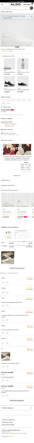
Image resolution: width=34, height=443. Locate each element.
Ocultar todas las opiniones (17, 268)
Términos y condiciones (8, 420)
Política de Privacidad (8, 425)
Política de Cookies (7, 422)
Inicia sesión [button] (26, 4)
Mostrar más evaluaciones (17, 400)
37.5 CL (13, 100)
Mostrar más (17, 175)
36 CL (3, 100)
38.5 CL (23, 100)
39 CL (29, 100)
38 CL (18, 100)
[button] (17, 8)
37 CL (8, 100)
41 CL (8, 103)
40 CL (3, 103)
